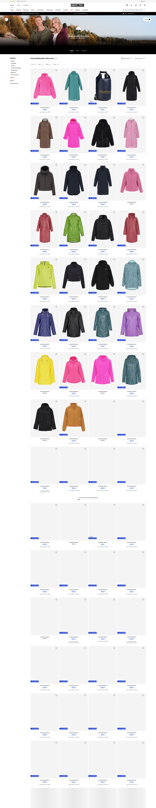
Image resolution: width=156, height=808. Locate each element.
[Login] (131, 5)
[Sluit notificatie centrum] (136, 5)
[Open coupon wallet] (127, 5)
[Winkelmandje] (145, 5)
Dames (12, 5)
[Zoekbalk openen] (123, 10)
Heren (19, 5)
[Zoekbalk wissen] (145, 10)
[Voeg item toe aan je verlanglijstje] (56, 70)
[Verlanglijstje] (140, 5)
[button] (126, 58)
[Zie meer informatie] (44, 113)
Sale (39, 64)
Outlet (14, 1)
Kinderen (26, 5)
